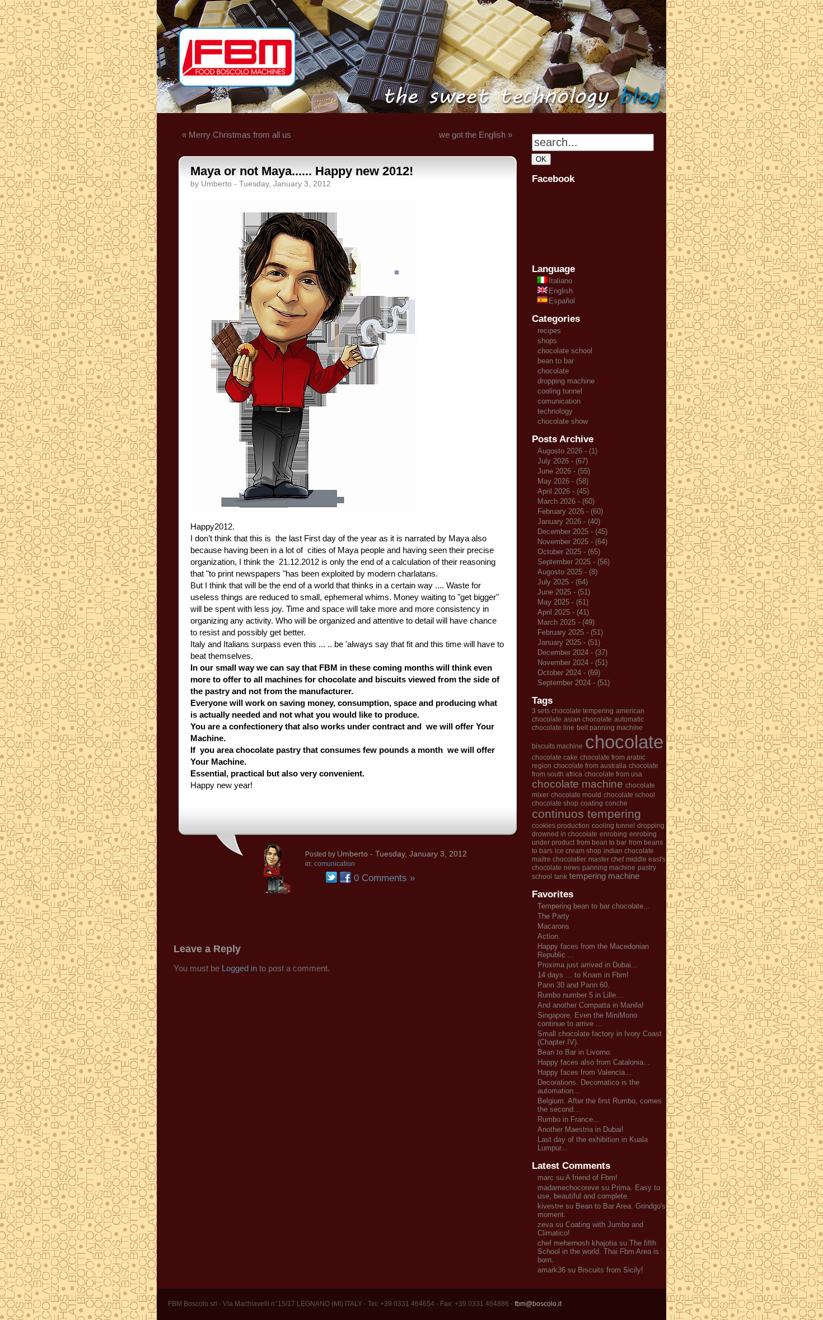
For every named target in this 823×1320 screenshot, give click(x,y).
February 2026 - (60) (570, 511)
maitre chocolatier (559, 859)
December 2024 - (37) (572, 652)
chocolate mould (576, 795)
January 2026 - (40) (568, 521)
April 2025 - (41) (563, 612)
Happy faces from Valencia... (584, 1072)
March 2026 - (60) (566, 501)
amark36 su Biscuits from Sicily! (590, 1270)
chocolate (553, 371)
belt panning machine (610, 728)
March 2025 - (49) (566, 622)
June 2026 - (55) (563, 471)
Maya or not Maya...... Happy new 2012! (301, 171)
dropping (651, 826)
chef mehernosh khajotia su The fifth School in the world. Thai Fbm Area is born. (598, 1251)
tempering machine (604, 876)
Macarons (553, 926)
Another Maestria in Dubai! (580, 1129)
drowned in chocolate (564, 834)
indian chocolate (629, 851)
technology (555, 411)
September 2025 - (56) (573, 562)
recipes (549, 330)
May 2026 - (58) (562, 481)
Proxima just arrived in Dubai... (587, 965)
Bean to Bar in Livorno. (574, 1052)
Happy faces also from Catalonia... (593, 1062)
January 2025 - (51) (568, 642)
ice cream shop (578, 851)
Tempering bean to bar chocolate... (593, 906)
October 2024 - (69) (568, 672)
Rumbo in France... (568, 1119)
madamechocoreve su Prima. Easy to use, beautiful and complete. (598, 1191)
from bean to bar (601, 842)
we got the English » (475, 134)
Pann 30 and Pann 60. (573, 985)
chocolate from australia (590, 766)
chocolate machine (577, 784)
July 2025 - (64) (562, 582)
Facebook (345, 877)
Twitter (331, 877)
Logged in (239, 968)
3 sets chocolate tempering (573, 711)
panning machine (608, 868)
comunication (334, 864)
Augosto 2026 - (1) (567, 451)
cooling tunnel (559, 391)
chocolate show (562, 421)
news (572, 868)
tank (560, 877)
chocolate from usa (613, 774)
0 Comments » (384, 878)
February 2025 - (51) (570, 632)
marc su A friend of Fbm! (577, 1177)
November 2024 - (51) (572, 662)
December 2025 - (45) (572, 531)
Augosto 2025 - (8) (567, 572)
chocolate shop (555, 803)
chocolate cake (555, 757)
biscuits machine (557, 746)
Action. (548, 936)
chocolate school (564, 351)
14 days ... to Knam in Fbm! (583, 975)
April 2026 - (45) (563, 491)
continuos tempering (586, 814)
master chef (606, 859)
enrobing (613, 834)
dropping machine (566, 381)
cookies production (561, 826)
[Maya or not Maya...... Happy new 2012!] (304, 509)
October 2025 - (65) (568, 551)
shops (547, 340)
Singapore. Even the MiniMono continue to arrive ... (587, 1019)
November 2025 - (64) (572, 541)
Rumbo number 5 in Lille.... (581, 995)
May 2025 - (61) (562, 602)
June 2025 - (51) (563, 592)
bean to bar (555, 361)
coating (592, 803)
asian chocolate (588, 719)
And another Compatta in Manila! (590, 1005)
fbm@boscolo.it (538, 1304)
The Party (553, 916)
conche (616, 803)
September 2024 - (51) (573, 682)
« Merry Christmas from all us (236, 134)
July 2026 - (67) (562, 461)
